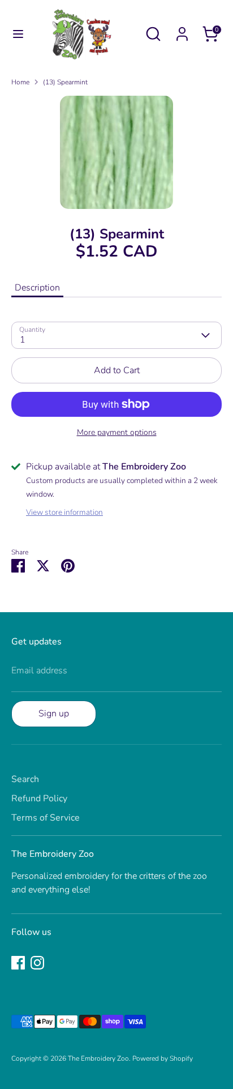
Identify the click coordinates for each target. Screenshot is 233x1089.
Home (20, 82)
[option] (116, 152)
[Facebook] (18, 963)
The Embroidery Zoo (98, 1058)
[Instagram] (37, 963)
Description (37, 287)
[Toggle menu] (13, 34)
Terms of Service (45, 818)
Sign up (53, 713)
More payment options (117, 432)
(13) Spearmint (65, 82)
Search (25, 779)
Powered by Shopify (162, 1058)
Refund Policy (39, 798)
